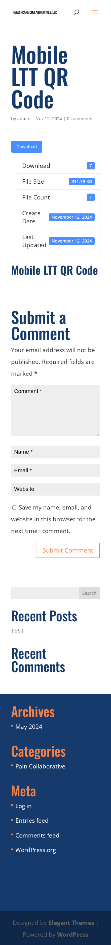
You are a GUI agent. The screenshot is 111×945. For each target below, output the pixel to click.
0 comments (79, 118)
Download (26, 147)
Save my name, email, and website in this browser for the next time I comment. (53, 519)
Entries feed (32, 820)
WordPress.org (35, 850)
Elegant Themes (71, 923)
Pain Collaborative (40, 766)
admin (24, 118)
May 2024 (28, 727)
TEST (17, 631)
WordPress (72, 934)
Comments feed (37, 835)
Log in (23, 806)
